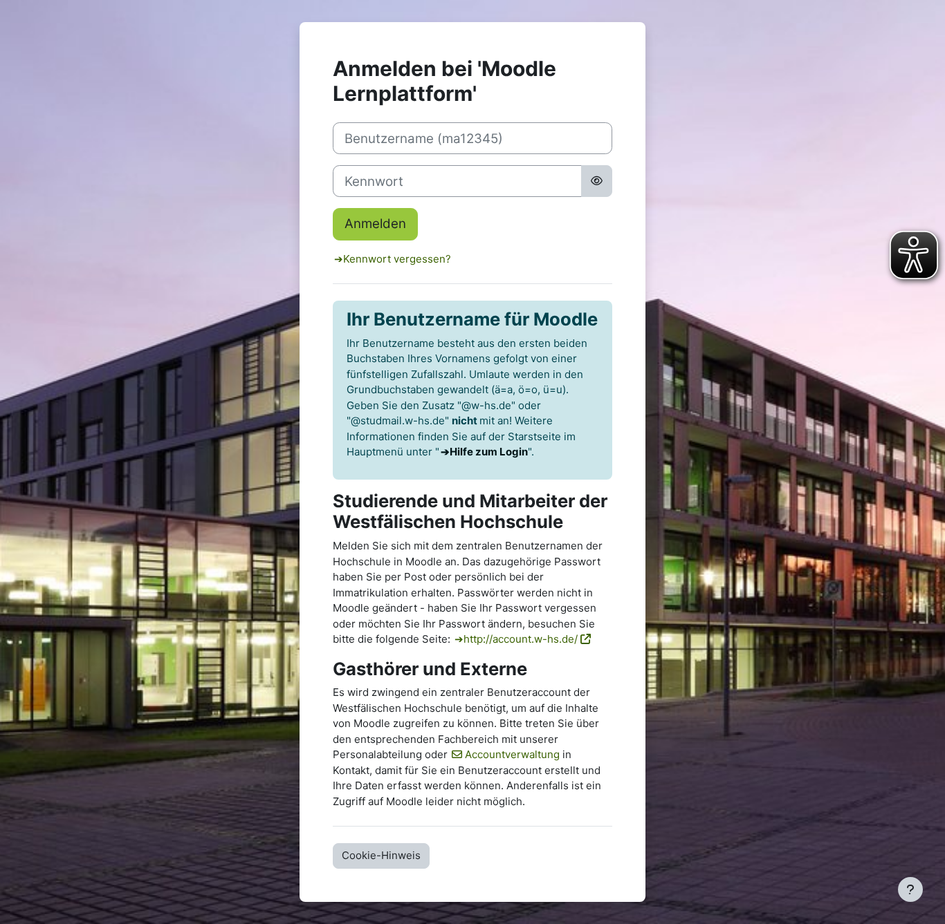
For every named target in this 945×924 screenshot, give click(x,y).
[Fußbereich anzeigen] (910, 889)
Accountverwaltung (512, 754)
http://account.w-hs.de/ (521, 638)
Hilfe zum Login (489, 451)
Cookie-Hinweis (381, 855)
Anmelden (375, 224)
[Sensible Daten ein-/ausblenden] (596, 181)
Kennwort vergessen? (397, 258)
